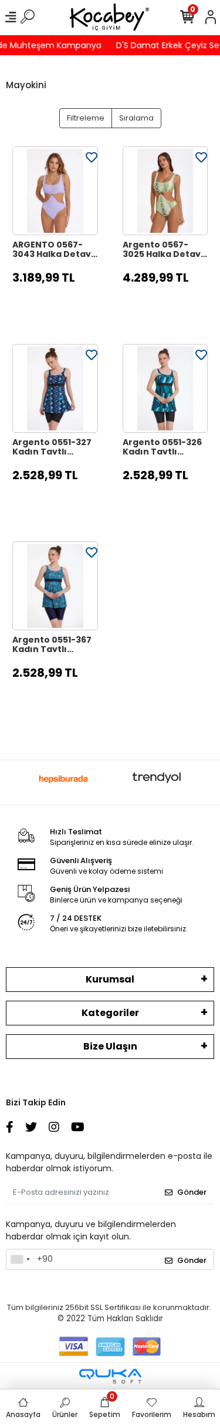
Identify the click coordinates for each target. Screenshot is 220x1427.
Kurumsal (110, 979)
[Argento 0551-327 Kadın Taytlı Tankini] (55, 388)
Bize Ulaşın (110, 1046)
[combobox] (19, 1259)
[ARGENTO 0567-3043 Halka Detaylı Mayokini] (55, 191)
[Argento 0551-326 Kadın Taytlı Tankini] (165, 388)
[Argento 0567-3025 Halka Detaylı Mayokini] (165, 191)
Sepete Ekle (61, 307)
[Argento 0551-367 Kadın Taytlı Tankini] (55, 586)
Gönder (192, 1192)
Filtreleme (85, 117)
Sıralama (136, 117)
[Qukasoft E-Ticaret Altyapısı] (110, 1376)
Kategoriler (110, 1013)
